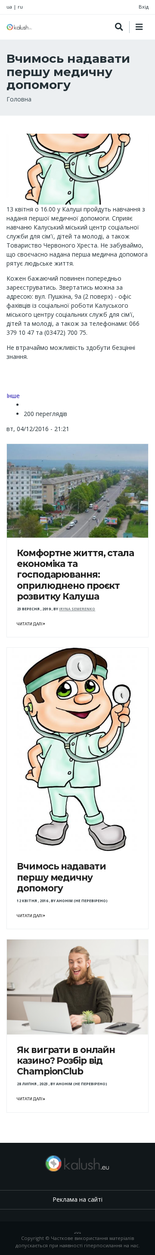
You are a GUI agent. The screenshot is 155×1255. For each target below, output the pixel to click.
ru (20, 6)
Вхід (144, 6)
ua (9, 6)
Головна (18, 99)
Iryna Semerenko (77, 609)
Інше (13, 396)
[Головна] (19, 27)
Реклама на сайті (77, 1199)
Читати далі (30, 624)
